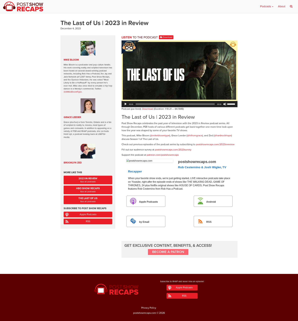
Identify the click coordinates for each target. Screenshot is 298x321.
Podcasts (266, 6)
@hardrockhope (222, 135)
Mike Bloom (71, 59)
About (281, 6)
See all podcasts (88, 180)
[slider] (231, 104)
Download (167, 37)
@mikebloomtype (160, 135)
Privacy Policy (148, 307)
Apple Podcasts (148, 202)
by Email (144, 222)
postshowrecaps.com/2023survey (173, 149)
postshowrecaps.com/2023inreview (215, 144)
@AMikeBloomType (73, 92)
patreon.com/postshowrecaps (163, 154)
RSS (209, 222)
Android (211, 202)
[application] (179, 104)
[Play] (125, 104)
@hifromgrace (194, 135)
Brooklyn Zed (73, 162)
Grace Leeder (72, 117)
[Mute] (224, 104)
